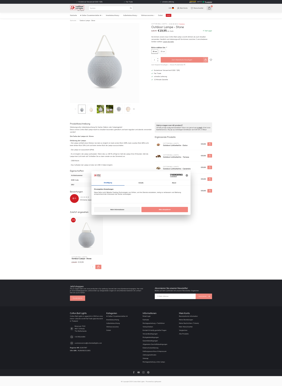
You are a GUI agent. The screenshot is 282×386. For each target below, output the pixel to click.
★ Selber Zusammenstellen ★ (90, 15)
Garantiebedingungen (150, 341)
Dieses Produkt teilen (177, 65)
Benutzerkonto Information (188, 316)
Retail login (147, 316)
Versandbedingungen (150, 334)
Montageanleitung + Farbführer (154, 323)
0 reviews (182, 24)
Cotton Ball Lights (159, 24)
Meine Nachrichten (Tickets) (189, 323)
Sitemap (145, 358)
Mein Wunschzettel (186, 327)
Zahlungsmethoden (149, 355)
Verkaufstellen (148, 327)
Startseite (73, 15)
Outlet (160, 15)
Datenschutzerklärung (150, 348)
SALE (168, 15)
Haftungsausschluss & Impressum (154, 351)
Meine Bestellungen (186, 320)
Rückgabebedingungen (151, 337)
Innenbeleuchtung (112, 15)
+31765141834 (80, 337)
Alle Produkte (184, 334)
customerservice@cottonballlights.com (88, 343)
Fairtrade (146, 320)
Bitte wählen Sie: (159, 47)
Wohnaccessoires (147, 15)
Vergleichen (183, 330)
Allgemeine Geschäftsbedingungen (155, 344)
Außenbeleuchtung (130, 15)
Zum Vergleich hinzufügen (159, 65)
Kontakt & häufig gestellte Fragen (154, 330)
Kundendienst (77, 298)
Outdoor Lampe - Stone (87, 21)
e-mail (199, 128)
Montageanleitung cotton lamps (154, 362)
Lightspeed (157, 381)
